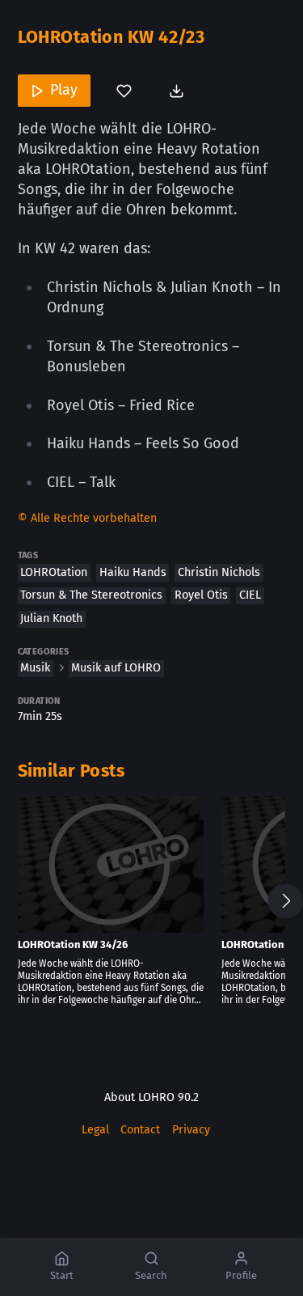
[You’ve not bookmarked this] (124, 91)
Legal (95, 1130)
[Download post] (178, 91)
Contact (140, 1130)
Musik (35, 668)
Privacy (191, 1130)
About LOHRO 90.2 (151, 1097)
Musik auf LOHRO (116, 668)
